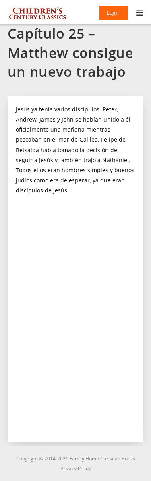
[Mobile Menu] (140, 13)
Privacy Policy (75, 468)
